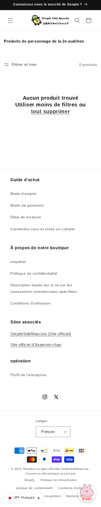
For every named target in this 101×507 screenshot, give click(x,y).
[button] (10, 20)
